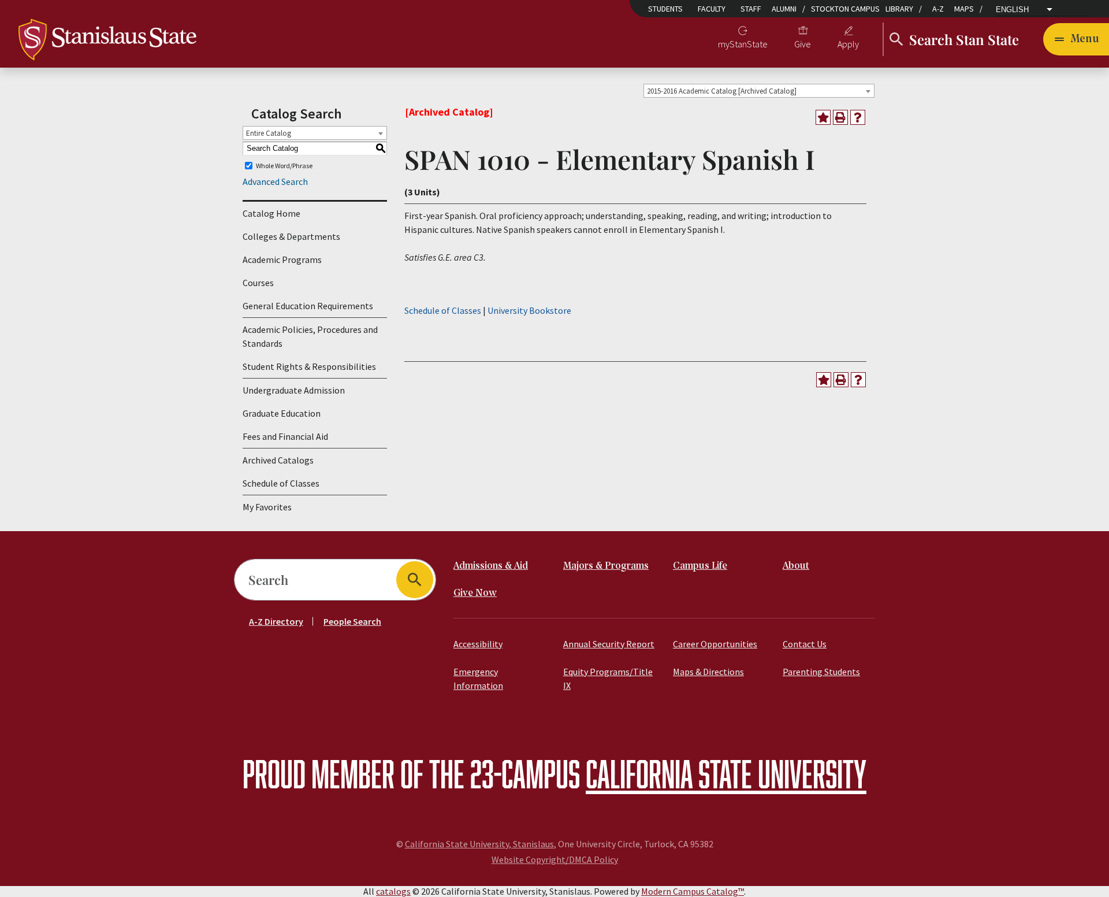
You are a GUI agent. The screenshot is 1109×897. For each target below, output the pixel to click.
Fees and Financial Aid (285, 436)
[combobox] (758, 91)
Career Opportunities (715, 644)
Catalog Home (271, 213)
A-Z (938, 8)
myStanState (743, 44)
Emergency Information (478, 678)
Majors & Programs (606, 566)
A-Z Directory (276, 621)
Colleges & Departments (291, 236)
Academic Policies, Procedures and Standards (310, 336)
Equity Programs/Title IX (608, 678)
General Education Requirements (308, 306)
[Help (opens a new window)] (857, 117)
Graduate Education (282, 413)
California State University (726, 774)
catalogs (393, 891)
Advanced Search (275, 181)
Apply (848, 44)
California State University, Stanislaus (479, 844)
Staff (750, 8)
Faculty (711, 8)
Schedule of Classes (281, 483)
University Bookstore (529, 310)
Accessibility (478, 644)
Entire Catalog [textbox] (268, 133)
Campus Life (700, 566)
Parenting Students (821, 671)
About (796, 566)
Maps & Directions (708, 671)
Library (899, 8)
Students (665, 8)
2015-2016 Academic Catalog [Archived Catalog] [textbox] (722, 91)
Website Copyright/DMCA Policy (555, 859)
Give (802, 44)
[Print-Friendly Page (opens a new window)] (840, 117)
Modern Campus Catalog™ (692, 891)
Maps (964, 8)
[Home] (107, 38)
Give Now (475, 593)
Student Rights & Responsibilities (309, 366)
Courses (258, 282)
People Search (352, 621)
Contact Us (805, 644)
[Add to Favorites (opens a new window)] (823, 117)
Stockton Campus (845, 8)
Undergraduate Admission (294, 390)
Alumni (784, 8)
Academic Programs (282, 259)
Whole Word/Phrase (284, 165)
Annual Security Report (608, 644)
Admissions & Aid (490, 566)
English (1012, 10)
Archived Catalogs (278, 460)
